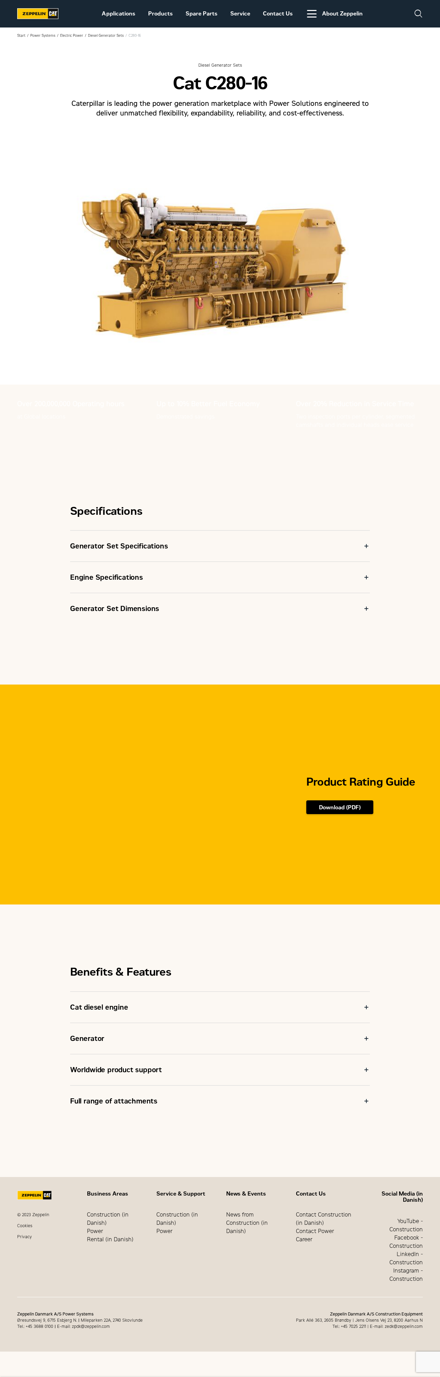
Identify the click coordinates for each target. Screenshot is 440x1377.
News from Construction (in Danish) (247, 1222)
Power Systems (42, 35)
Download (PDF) (340, 807)
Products (160, 13)
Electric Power (71, 35)
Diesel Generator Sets (106, 35)
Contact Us (278, 13)
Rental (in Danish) (110, 1239)
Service (240, 13)
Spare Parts (202, 13)
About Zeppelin (342, 13)
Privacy (24, 1236)
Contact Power (315, 1231)
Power (95, 1231)
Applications (118, 13)
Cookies (24, 1225)
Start (21, 35)
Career (304, 1239)
